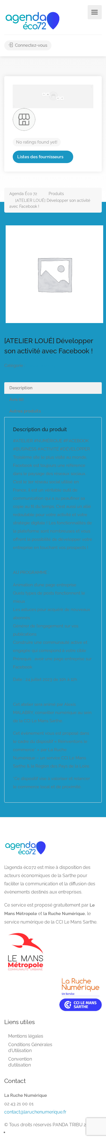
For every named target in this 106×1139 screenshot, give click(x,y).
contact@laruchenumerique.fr (35, 1112)
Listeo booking (40, 365)
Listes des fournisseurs (40, 156)
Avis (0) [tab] (16, 399)
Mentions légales (25, 1036)
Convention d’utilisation (20, 1062)
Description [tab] (21, 387)
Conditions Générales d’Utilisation (30, 1047)
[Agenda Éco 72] (32, 20)
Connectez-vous (30, 45)
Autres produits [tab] (25, 411)
